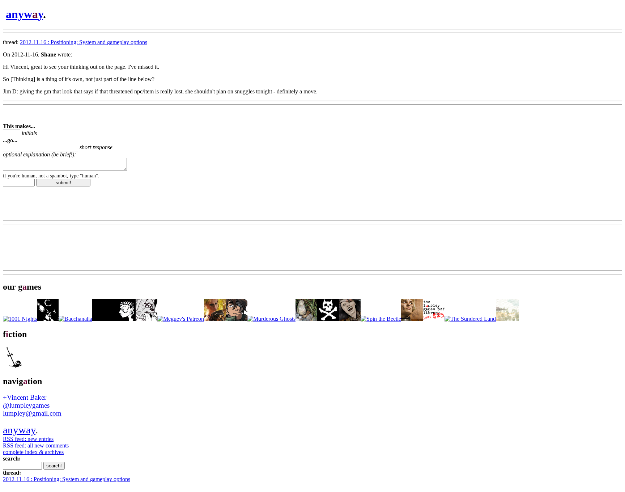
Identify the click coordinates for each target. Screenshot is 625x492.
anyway (19, 430)
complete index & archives (33, 452)
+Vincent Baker (24, 397)
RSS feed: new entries (28, 439)
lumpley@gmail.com (32, 413)
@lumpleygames (26, 405)
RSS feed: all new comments (36, 445)
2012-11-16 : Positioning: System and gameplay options (83, 42)
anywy (24, 14)
